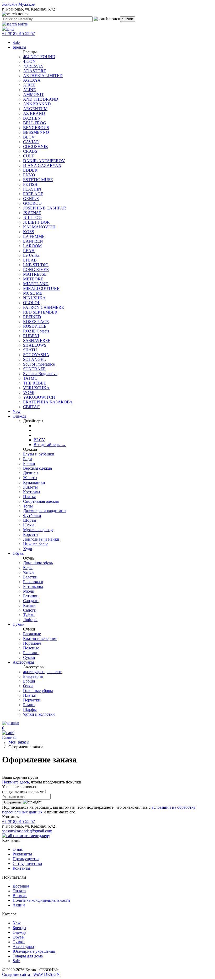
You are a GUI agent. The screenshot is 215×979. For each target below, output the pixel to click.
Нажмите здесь (15, 782)
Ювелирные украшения (34, 951)
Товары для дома (28, 956)
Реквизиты (22, 854)
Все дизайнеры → (50, 444)
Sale (16, 961)
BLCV (39, 440)
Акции (19, 905)
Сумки (19, 942)
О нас (18, 849)
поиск (114, 19)
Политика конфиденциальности (41, 900)
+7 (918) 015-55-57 (18, 33)
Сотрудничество (27, 863)
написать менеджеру (31, 835)
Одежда (19, 932)
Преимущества (26, 859)
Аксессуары (23, 946)
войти (23, 24)
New (17, 923)
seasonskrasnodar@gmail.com (27, 831)
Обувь (18, 937)
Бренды (19, 927)
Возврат (20, 895)
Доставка (21, 886)
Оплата (19, 891)
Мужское (26, 4)
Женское (9, 4)
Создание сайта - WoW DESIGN (31, 974)
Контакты (21, 868)
